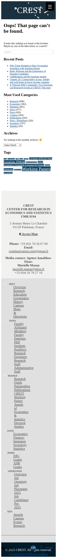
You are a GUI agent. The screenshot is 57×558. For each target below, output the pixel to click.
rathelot (47, 165)
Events (10, 431)
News (12, 109)
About (12, 284)
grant (21, 159)
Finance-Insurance (19, 439)
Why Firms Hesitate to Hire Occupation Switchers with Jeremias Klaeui (29, 67)
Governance (21, 298)
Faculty (19, 323)
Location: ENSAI (14, 161)
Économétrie (8, 173)
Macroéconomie (31, 162)
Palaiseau (14, 107)
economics (11, 159)
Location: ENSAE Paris (40, 158)
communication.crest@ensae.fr (28, 251)
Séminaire (8, 169)
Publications (15, 118)
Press (12, 112)
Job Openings (20, 479)
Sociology (14, 123)
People (12, 320)
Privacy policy (37, 554)
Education (20, 294)
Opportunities (15, 471)
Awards (10, 453)
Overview (19, 287)
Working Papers (36, 168)
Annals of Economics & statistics (21, 412)
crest (5, 159)
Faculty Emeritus (20, 336)
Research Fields (20, 380)
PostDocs (20, 349)
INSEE (26, 159)
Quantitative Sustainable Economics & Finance (24, 165)
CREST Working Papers (20, 397)
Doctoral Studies (19, 424)
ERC (17, 159)
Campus (14, 115)
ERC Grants (17, 457)
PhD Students (19, 343)
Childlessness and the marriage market (28, 76)
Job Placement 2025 (20, 488)
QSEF (40, 162)
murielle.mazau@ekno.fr (28, 269)
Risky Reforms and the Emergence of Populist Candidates (28, 72)
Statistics (14, 126)
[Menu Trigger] (50, 6)
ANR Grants (17, 465)
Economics (15, 104)
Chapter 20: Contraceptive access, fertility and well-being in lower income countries (30, 80)
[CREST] (28, 12)
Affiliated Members (20, 329)
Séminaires (17, 170)
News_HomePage (18, 120)
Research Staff (20, 362)
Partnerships (22, 386)
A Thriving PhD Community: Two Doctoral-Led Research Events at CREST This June (31, 86)
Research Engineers (20, 354)
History (18, 301)
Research (14, 101)
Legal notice (17, 554)
